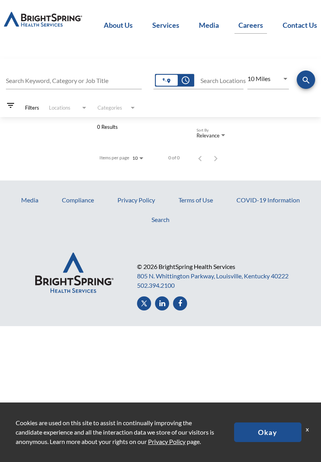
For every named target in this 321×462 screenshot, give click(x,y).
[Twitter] (144, 303)
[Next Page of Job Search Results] (216, 158)
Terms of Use (196, 200)
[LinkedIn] (162, 303)
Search (160, 219)
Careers (250, 25)
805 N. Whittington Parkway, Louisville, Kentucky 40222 (213, 276)
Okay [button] (268, 432)
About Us (118, 25)
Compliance (78, 200)
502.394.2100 (156, 285)
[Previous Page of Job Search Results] (200, 158)
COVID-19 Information (268, 200)
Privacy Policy (136, 200)
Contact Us (300, 25)
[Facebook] (180, 303)
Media (209, 25)
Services (165, 25)
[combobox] (74, 79)
